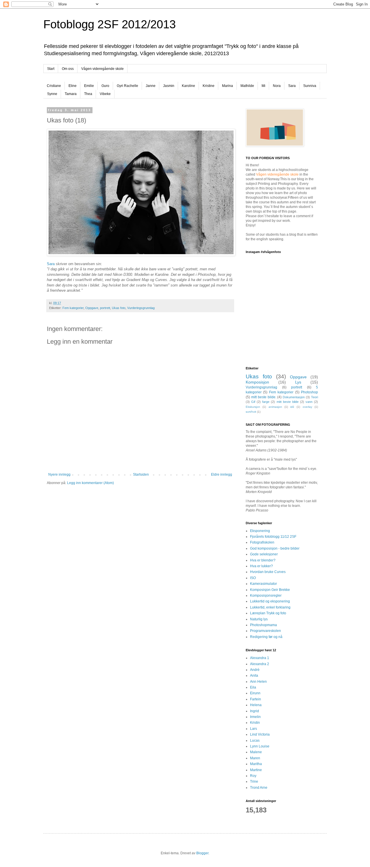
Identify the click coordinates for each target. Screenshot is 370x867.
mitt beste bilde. (263, 397)
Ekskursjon (253, 406)
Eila (253, 687)
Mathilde (247, 86)
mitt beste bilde (288, 401)
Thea (88, 94)
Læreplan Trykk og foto (268, 613)
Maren (255, 758)
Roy (253, 776)
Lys (298, 382)
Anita (254, 675)
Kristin (255, 723)
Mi (263, 86)
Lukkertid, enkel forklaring (270, 607)
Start (50, 69)
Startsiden (141, 474)
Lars (253, 729)
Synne (52, 94)
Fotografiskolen (262, 542)
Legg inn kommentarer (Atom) (90, 483)
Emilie (89, 86)
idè (292, 406)
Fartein (255, 699)
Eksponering (260, 531)
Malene (256, 752)
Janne (151, 86)
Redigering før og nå (266, 637)
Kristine (208, 86)
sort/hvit (251, 411)
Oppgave (91, 308)
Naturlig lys (259, 619)
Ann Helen (258, 682)
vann (309, 401)
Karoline (188, 86)
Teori (314, 397)
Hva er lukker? (261, 566)
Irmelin (255, 717)
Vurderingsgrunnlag (141, 308)
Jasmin (168, 86)
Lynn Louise (259, 746)
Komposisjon (257, 382)
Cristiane (54, 86)
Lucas (255, 740)
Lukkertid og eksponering (270, 601)
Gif (253, 401)
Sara (292, 86)
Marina (227, 86)
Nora (277, 86)
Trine (254, 781)
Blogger (202, 853)
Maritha (256, 764)
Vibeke (105, 94)
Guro (105, 86)
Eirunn (255, 693)
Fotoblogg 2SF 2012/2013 (109, 24)
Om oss (68, 69)
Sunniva (309, 86)
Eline (73, 86)
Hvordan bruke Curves (268, 572)
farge (265, 401)
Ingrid (254, 711)
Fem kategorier (73, 308)
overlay (307, 406)
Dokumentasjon (294, 397)
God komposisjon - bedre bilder (274, 548)
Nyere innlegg (59, 474)
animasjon (275, 406)
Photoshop (309, 392)
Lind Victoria (260, 734)
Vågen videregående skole (102, 69)
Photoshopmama (263, 625)
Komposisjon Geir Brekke (270, 590)
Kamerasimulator (263, 584)
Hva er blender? (262, 560)
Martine (256, 770)
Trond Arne (258, 788)
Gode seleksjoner (264, 554)
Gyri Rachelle (127, 86)
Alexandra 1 (259, 658)
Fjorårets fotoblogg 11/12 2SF (273, 537)
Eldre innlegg (221, 474)
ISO (253, 578)
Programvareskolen (265, 631)
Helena (256, 705)
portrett (105, 308)
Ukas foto (118, 308)
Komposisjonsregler (266, 595)
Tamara (71, 94)
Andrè (255, 670)
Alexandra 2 (259, 664)
